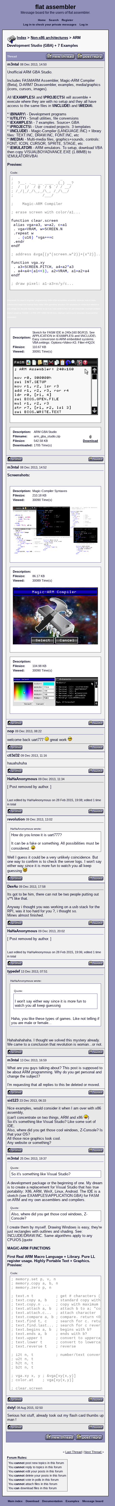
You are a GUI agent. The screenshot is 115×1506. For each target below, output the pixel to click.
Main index (15, 1501)
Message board (92, 1501)
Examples (72, 1501)
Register (67, 20)
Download (32, 1501)
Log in (84, 24)
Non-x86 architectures (49, 38)
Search (54, 20)
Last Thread (73, 1452)
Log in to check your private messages (49, 24)
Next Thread (93, 1452)
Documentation (52, 1501)
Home (42, 20)
